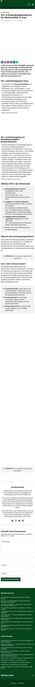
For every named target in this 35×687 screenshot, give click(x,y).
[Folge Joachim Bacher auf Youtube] (19, 520)
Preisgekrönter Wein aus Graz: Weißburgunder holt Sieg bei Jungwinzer (17, 612)
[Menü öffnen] (32, 4)
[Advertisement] (17, 40)
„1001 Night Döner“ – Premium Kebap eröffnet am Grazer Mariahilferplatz (16, 615)
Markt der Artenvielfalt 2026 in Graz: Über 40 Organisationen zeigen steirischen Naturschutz (17, 655)
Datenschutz (21, 683)
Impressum (13, 683)
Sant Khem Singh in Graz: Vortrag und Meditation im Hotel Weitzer (16, 667)
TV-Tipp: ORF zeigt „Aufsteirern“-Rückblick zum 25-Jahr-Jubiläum (16, 608)
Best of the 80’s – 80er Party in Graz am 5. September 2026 (17, 658)
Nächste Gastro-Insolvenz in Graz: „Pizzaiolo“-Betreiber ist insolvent (16, 629)
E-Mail (4, 573)
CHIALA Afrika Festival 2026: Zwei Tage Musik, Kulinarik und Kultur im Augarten (17, 641)
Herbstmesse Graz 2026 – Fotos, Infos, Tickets (13, 660)
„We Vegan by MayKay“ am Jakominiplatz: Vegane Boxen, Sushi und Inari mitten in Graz (16, 605)
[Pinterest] (8, 62)
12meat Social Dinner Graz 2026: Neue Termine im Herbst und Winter (16, 648)
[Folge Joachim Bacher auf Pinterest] (22, 520)
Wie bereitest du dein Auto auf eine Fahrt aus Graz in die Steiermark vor (16, 626)
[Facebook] (2, 62)
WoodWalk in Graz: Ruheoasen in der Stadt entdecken (15, 662)
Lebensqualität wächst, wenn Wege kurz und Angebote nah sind (17, 622)
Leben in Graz (5, 12)
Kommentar (6, 542)
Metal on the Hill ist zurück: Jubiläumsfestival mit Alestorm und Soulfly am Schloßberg (17, 644)
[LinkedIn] (11, 62)
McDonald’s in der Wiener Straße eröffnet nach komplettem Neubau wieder (17, 619)
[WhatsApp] (17, 62)
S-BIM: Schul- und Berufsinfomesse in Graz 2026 (14, 664)
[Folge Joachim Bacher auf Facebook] (12, 520)
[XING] (14, 62)
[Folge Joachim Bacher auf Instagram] (15, 520)
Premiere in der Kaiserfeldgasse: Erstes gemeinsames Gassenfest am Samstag (15, 601)
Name (4, 565)
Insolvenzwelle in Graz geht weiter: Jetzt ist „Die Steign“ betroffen (16, 598)
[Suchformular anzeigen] (28, 4)
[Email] (5, 62)
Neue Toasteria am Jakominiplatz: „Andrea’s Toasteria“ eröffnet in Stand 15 (15, 651)
